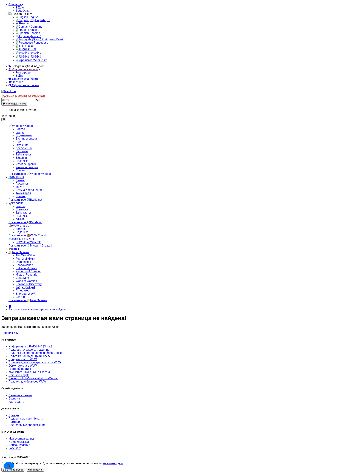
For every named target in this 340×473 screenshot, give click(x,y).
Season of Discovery (29, 284)
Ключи (20, 218)
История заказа (18, 441)
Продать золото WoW (22, 359)
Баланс (20, 180)
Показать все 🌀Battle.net (25, 199)
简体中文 (36, 52)
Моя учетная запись (21, 438)
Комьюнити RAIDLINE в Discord (29, 371)
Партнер (14, 421)
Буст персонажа (26, 138)
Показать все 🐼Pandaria (25, 222)
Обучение (22, 144)
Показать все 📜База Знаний (27, 300)
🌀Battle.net (16, 177)
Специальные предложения (27, 424)
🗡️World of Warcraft (28, 242)
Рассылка (14, 448)
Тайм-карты (23, 154)
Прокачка (22, 209)
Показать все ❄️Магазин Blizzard (30, 245)
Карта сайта (16, 401)
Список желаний (19, 444)
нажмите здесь (113, 463)
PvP (18, 141)
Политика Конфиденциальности (29, 356)
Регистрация (24, 72)
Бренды (13, 415)
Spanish (34, 33)
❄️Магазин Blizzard (21, 238)
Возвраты (14, 398)
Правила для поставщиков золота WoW (34, 362)
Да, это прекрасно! (13, 469)
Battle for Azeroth (26, 268)
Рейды (20, 132)
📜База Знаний (18, 252)
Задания (21, 157)
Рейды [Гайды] (25, 287)
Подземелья (24, 135)
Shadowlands (24, 265)
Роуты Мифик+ (25, 258)
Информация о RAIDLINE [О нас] (30, 346)
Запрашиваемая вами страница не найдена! (37, 309)
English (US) (43, 20)
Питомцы (22, 151)
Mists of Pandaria (26, 274)
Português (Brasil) (52, 39)
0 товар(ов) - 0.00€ (15, 103)
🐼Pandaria (16, 203)
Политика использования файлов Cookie (35, 352)
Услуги (20, 186)
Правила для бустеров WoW (27, 381)
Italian (30, 45)
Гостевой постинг (19, 368)
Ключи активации (27, 167)
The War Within (25, 255)
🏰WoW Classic (18, 225)
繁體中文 (36, 56)
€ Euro (20, 7)
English (33, 17)
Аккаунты (22, 183)
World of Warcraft (26, 280)
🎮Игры (13, 248)
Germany (36, 26)
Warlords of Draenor (28, 271)
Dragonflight (23, 261)
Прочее (21, 170)
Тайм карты (23, 212)
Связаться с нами (20, 395)
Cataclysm (22, 277)
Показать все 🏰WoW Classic (27, 235)
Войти (20, 75)
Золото (20, 129)
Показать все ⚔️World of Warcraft (30, 173)
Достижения (24, 148)
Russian (24, 23)
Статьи (20, 296)
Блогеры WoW (25, 293)
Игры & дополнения (29, 189)
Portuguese (40, 42)
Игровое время (26, 164)
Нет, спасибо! (35, 469)
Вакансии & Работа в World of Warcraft (33, 378)
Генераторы (24, 290)
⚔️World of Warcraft (20, 125)
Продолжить (9, 332)
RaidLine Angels (18, 375)
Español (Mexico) (29, 36)
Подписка (22, 160)
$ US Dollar (23, 10)
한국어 (31, 49)
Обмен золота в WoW (22, 365)
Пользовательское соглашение (28, 349)
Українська (39, 60)
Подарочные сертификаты (26, 418)
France (32, 29)
